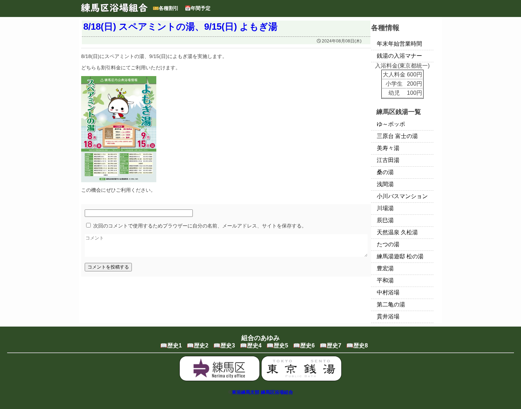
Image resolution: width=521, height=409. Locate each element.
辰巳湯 (385, 220)
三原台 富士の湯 (397, 136)
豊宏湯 (385, 268)
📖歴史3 (224, 345)
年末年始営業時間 (399, 44)
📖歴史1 (171, 345)
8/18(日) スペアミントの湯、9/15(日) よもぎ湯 (180, 26)
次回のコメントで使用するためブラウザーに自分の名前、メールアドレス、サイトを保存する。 (200, 226)
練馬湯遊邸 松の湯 (400, 256)
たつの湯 (388, 244)
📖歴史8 (357, 345)
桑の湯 (385, 172)
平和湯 (385, 280)
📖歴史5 (277, 345)
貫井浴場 (388, 316)
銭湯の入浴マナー (399, 56)
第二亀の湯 (391, 304)
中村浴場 (388, 292)
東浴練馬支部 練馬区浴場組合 (262, 392)
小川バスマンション (402, 196)
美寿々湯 (388, 148)
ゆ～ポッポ (391, 124)
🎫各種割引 (166, 8)
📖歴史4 (251, 345)
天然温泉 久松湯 (397, 232)
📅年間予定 (198, 8)
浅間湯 (385, 184)
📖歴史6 (304, 345)
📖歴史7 (330, 345)
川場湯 (385, 208)
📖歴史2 (197, 345)
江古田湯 (388, 160)
